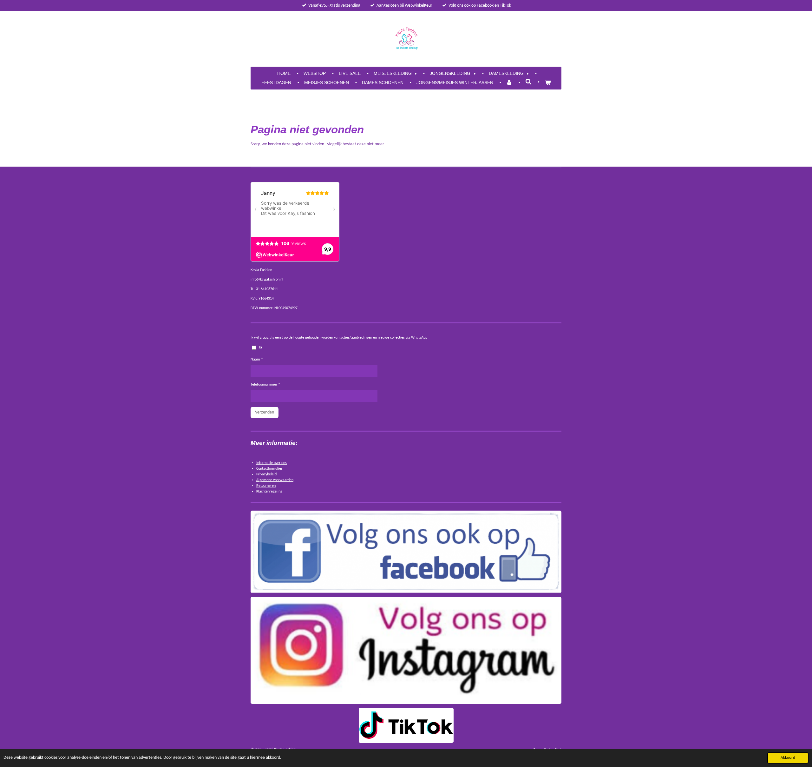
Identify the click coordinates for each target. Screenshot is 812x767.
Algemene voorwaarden (274, 480)
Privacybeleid (266, 474)
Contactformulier (269, 469)
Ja (260, 347)
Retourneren (266, 486)
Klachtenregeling (269, 491)
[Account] (509, 82)
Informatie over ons (271, 463)
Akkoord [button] (788, 758)
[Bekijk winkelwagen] (547, 82)
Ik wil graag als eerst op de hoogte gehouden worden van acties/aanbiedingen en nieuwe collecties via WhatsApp (339, 338)
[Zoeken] (528, 82)
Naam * (257, 359)
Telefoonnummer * (265, 385)
